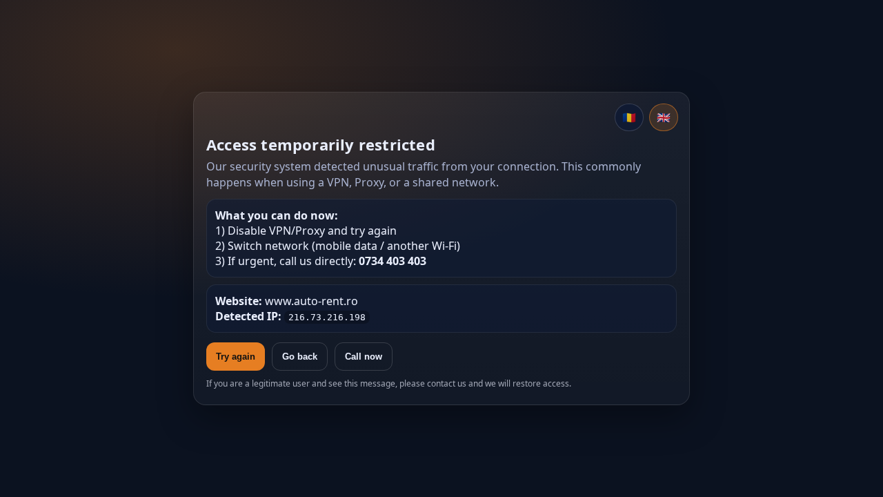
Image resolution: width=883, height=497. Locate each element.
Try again (235, 356)
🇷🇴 (629, 117)
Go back (299, 356)
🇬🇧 (664, 117)
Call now (363, 356)
